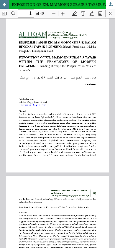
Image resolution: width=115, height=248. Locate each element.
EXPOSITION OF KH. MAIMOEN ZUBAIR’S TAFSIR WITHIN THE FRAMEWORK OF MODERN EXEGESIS (63, 4)
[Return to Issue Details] (4, 4)
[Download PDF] (110, 4)
